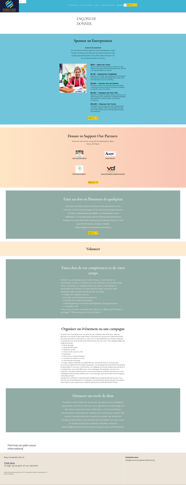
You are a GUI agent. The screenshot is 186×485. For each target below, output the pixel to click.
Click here (9, 463)
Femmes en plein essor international (22, 447)
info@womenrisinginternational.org (140, 460)
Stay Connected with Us (14, 457)
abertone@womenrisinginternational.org (93, 227)
